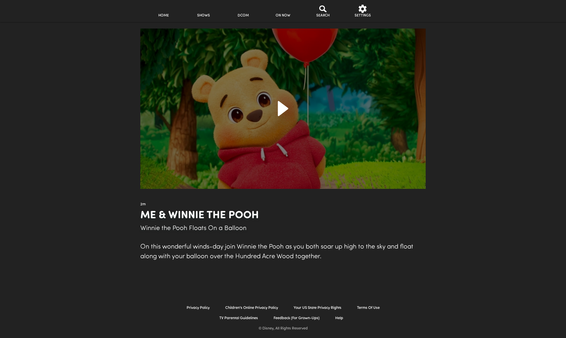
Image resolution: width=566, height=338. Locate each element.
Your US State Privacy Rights (317, 308)
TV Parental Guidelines (238, 318)
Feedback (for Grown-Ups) (297, 318)
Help (339, 318)
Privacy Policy (198, 308)
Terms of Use (368, 308)
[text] (143, 204)
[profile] (402, 11)
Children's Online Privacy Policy (251, 308)
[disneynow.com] (91, 10)
